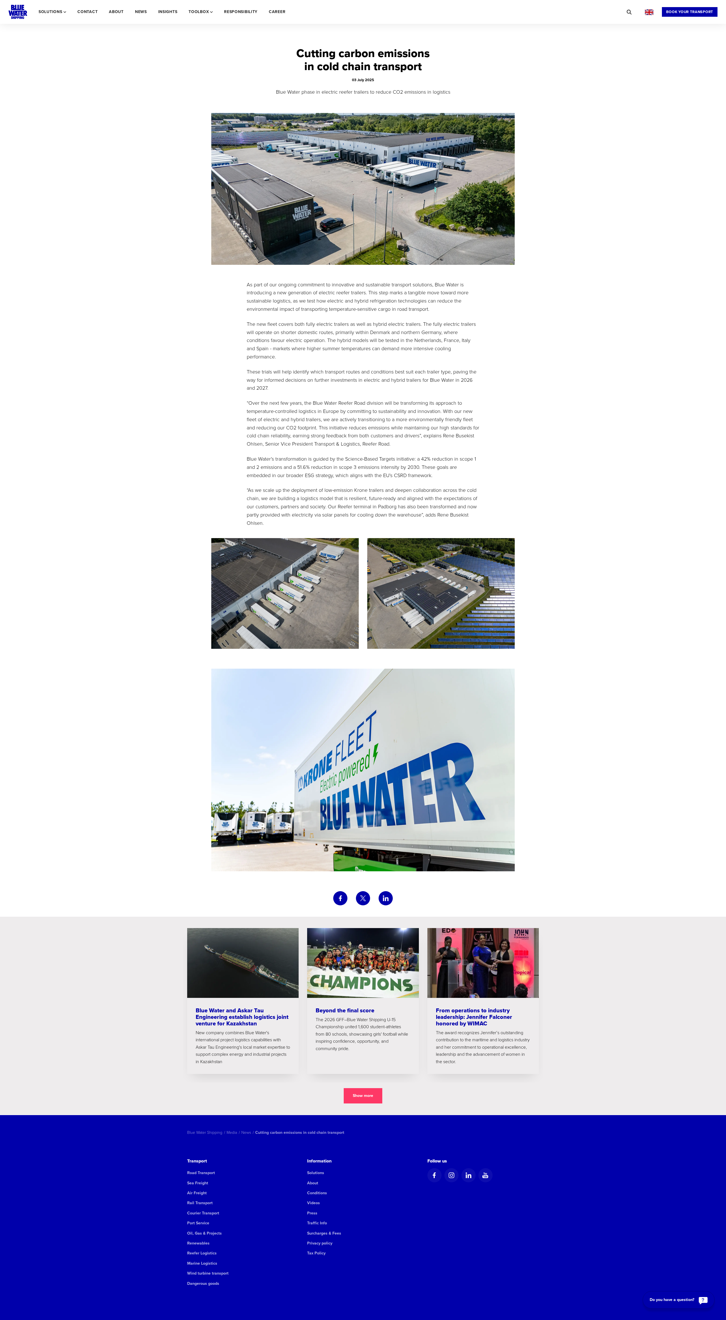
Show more (363, 1096)
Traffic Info (317, 1223)
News (141, 12)
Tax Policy (316, 1253)
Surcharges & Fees (324, 1233)
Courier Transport (203, 1213)
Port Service (198, 1223)
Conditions (317, 1193)
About (116, 12)
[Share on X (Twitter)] (363, 898)
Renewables (198, 1243)
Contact (87, 12)
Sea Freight (197, 1183)
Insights (168, 12)
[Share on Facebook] (340, 898)
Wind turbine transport (208, 1273)
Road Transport (201, 1173)
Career (277, 12)
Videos (313, 1203)
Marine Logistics (202, 1263)
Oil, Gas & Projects (204, 1233)
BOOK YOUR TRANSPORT (689, 11)
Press (312, 1213)
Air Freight (197, 1193)
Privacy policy (319, 1243)
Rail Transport (200, 1203)
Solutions (315, 1173)
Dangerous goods (203, 1284)
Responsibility (241, 12)
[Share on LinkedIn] (386, 898)
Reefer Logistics (202, 1253)
